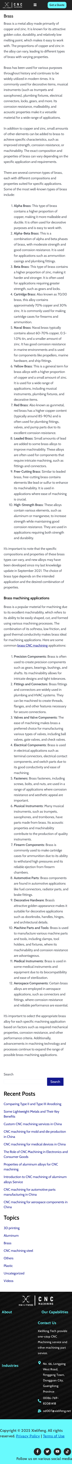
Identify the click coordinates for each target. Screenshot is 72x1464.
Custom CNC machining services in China (33, 1124)
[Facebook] (37, 1451)
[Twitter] (47, 1451)
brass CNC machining (32, 645)
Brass (7, 1243)
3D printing (12, 1228)
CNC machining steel (18, 1250)
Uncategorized (14, 1273)
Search (8, 1074)
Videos (8, 1281)
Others (8, 1258)
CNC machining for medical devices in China (35, 1144)
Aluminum (11, 1235)
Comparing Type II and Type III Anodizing (32, 1104)
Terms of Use (54, 1436)
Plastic (8, 1266)
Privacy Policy (28, 1436)
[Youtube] (57, 1451)
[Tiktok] (67, 1451)
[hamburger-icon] (35, 5)
